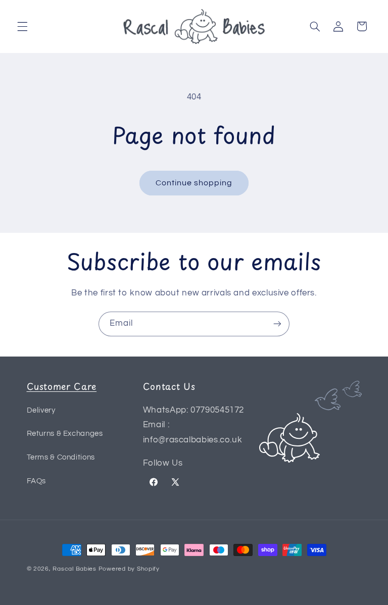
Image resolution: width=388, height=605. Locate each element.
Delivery (41, 410)
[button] (22, 26)
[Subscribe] (277, 324)
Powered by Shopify (129, 569)
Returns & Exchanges (65, 433)
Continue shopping (194, 183)
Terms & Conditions (61, 457)
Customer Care (62, 386)
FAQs (36, 481)
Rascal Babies (74, 569)
